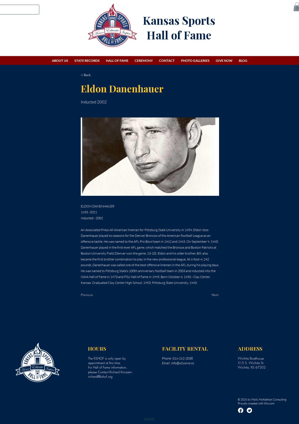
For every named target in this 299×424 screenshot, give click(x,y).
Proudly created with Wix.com (256, 403)
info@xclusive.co (182, 363)
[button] (94, 75)
